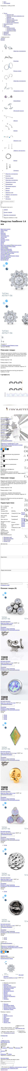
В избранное (4, 630)
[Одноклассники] (3, 449)
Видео (2, 259)
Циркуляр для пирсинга (20, 81)
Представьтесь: (4, 583)
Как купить (6, 26)
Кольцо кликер (17, 71)
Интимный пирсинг (19, 110)
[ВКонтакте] (1, 449)
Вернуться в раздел (5, 245)
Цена (5, 25)
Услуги (5, 13)
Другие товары (23, 513)
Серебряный (4, 429)
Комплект (3, 249)
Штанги (16, 120)
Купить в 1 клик (14, 443)
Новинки (6, 1004)
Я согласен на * (14, 1067)
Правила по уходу (8, 24)
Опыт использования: (6, 534)
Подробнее (3, 627)
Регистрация (7, 3)
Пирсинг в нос (17, 140)
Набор (2, 247)
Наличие (3, 257)
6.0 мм (5, 717)
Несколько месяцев (8, 538)
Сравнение (12, 628)
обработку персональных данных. (18, 1067)
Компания (6, 32)
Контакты (6, 33)
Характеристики (5, 251)
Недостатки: (4, 557)
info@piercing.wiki (20, 1028)
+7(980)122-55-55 (5, 1040)
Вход (5, 1)
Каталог (3, 38)
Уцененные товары (8, 1009)
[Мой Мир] (6, 449)
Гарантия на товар (11, 30)
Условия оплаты (11, 28)
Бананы (15, 130)
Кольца (15, 160)
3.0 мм (5, 715)
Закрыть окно (4, 955)
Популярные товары (9, 1005)
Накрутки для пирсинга (20, 51)
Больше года (7, 541)
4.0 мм (5, 719)
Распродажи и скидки (9, 1006)
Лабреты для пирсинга (19, 150)
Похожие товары (5, 255)
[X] (8, 449)
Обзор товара (4, 246)
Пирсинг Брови (11, 21)
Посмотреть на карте (9, 1033)
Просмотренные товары (7, 958)
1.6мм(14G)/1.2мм (5, 424)
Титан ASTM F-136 (6, 435)
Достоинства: (4, 543)
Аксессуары (4, 253)
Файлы (2, 258)
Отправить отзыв (5, 585)
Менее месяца (7, 540)
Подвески (16, 170)
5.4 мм (5, 845)
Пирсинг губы (10, 18)
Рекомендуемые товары (10, 1008)
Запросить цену (14, 1068)
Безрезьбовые (17, 100)
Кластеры (16, 61)
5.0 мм (5, 716)
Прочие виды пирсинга (13, 22)
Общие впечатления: (6, 570)
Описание (3, 250)
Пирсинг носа (10, 14)
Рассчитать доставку (17, 445)
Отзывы (3, 254)
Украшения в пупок (19, 90)
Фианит (3, 432)
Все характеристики (6, 419)
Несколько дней (8, 537)
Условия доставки (11, 29)
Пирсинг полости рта (12, 20)
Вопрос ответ (7, 34)
